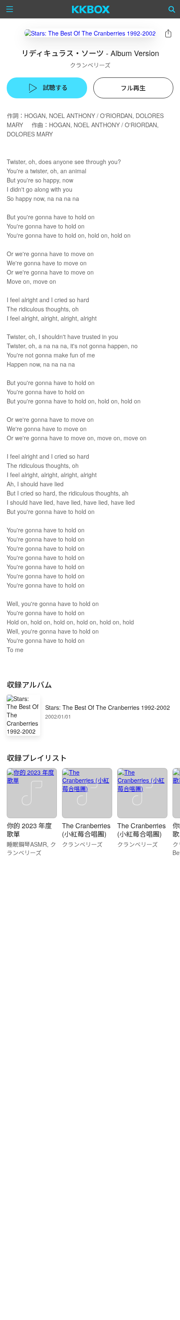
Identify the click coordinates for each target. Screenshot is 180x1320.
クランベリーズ (90, 65)
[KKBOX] (91, 9)
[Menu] (10, 9)
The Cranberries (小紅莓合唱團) (86, 830)
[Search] (172, 9)
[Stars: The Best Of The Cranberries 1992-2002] (90, 32)
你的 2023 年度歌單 (29, 830)
